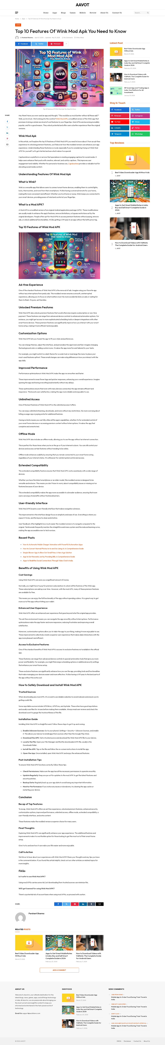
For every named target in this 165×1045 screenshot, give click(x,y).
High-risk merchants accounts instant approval (128, 1023)
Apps (54, 13)
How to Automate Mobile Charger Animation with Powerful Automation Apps (53, 544)
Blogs (63, 13)
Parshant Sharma (27, 37)
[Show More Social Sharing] (66, 44)
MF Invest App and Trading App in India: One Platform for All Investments (136, 90)
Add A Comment (59, 970)
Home (45, 13)
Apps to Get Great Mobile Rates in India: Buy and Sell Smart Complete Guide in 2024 (59, 955)
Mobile (83, 13)
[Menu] (16, 12)
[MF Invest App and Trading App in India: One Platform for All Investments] (116, 91)
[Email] (7, 144)
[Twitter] (7, 127)
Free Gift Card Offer (118, 1004)
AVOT (118, 176)
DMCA (119, 1041)
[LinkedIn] (7, 133)
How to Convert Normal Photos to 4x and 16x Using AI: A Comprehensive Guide (53, 548)
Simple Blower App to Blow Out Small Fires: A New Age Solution (47, 552)
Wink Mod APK (62, 119)
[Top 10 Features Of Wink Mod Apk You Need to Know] (59, 78)
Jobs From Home (116, 994)
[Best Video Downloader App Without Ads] (29, 942)
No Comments (68, 37)
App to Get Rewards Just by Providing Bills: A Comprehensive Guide (49, 557)
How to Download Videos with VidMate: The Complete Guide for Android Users (88, 955)
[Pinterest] (7, 138)
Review (93, 13)
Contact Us (117, 13)
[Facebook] (7, 121)
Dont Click (115, 1013)
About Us (104, 13)
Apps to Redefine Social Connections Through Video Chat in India (48, 560)
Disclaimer (127, 1041)
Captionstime (73, 163)
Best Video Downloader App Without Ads (27, 954)
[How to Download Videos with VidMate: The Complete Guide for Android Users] (90, 942)
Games (73, 13)
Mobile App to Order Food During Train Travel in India (129, 998)
